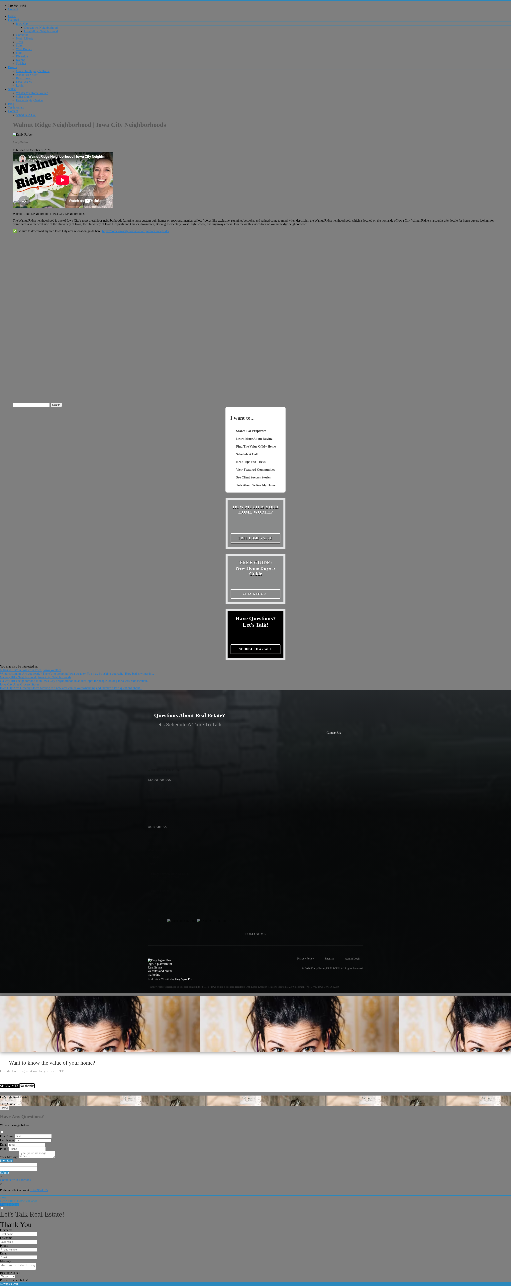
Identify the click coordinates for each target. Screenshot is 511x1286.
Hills (19, 52)
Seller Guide (24, 96)
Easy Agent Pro (184, 979)
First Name (7, 1136)
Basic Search (24, 78)
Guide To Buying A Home (33, 71)
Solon (19, 45)
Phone (4, 1148)
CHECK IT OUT (255, 594)
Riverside (22, 56)
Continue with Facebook (15, 1179)
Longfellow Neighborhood (41, 31)
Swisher (21, 63)
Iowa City (22, 23)
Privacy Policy (305, 958)
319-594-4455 (17, 5)
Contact (13, 9)
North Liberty (24, 38)
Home (12, 16)
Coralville (22, 34)
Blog (11, 104)
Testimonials (16, 107)
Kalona (20, 60)
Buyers (12, 67)
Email (3, 1144)
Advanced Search (27, 74)
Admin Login (352, 958)
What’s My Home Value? (32, 93)
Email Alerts (24, 82)
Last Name (7, 1140)
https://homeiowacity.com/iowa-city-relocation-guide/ (135, 231)
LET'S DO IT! (9, 1204)
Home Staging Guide (29, 100)
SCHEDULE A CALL (255, 649)
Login (20, 85)
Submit (4, 1172)
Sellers (12, 89)
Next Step (6, 1160)
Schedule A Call (26, 115)
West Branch (24, 49)
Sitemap (329, 958)
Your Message (9, 1157)
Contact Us (334, 732)
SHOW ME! (9, 1086)
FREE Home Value (255, 538)
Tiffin (19, 42)
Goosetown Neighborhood (41, 27)
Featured (13, 19)
